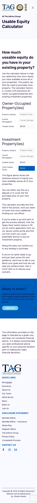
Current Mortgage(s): (7, 120)
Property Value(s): (9, 114)
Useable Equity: (8, 126)
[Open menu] (33, 8)
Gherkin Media (20, 496)
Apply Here (10, 308)
